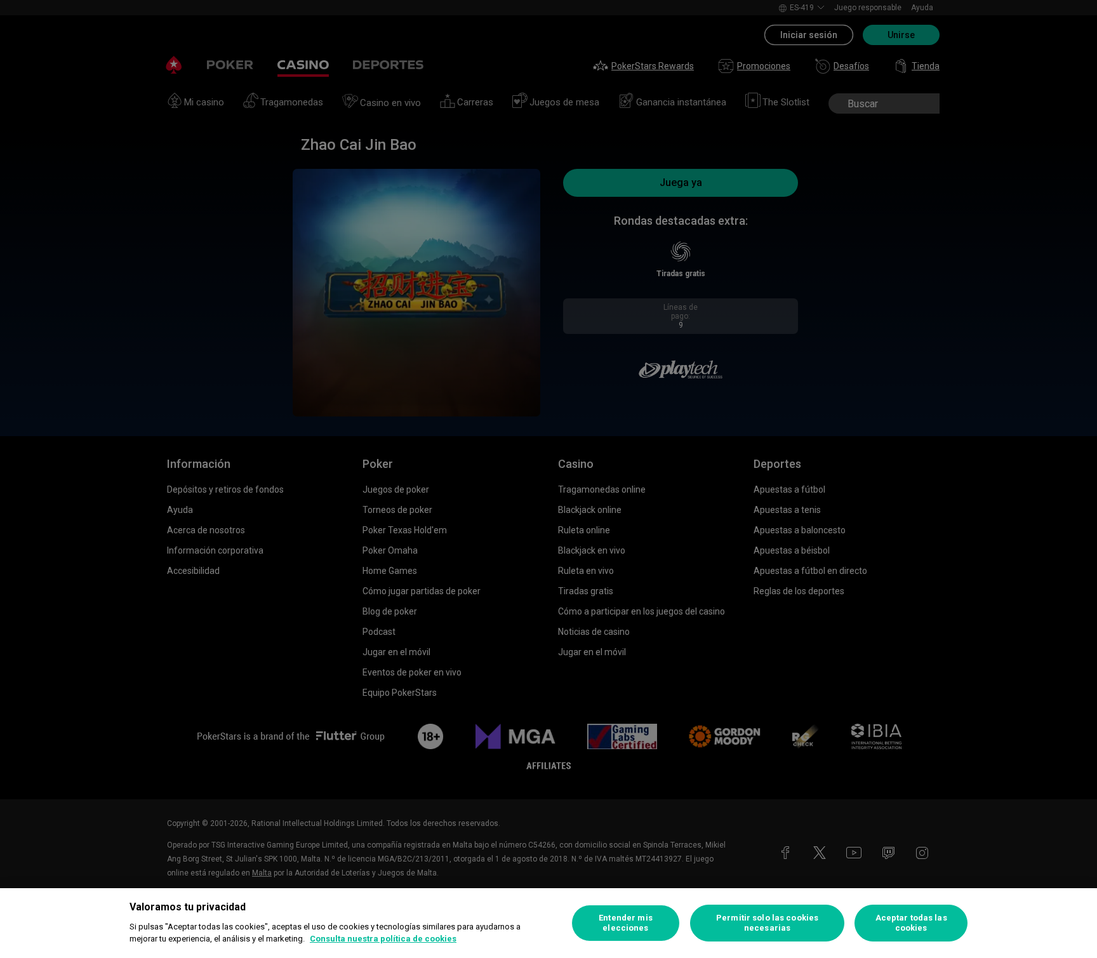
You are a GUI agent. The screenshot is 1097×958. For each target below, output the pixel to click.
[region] (548, 923)
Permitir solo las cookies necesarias (767, 923)
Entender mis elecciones (626, 923)
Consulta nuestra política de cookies (383, 938)
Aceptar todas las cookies (911, 923)
